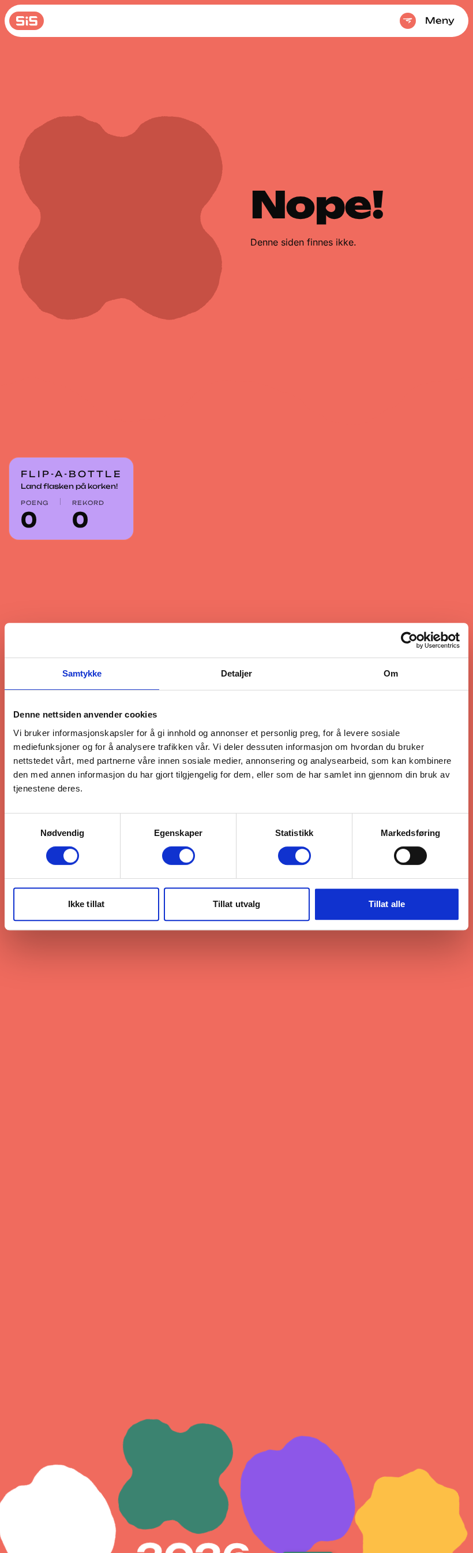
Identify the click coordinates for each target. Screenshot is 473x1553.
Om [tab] (391, 673)
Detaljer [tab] (237, 673)
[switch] (178, 855)
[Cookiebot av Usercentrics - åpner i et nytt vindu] (409, 640)
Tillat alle (387, 904)
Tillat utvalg (236, 904)
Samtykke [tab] (82, 673)
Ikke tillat (86, 904)
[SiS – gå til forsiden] (26, 21)
